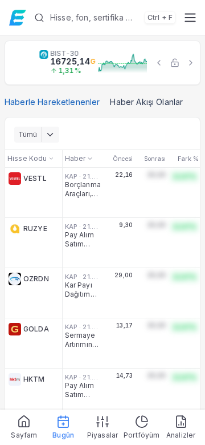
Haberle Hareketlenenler (52, 102)
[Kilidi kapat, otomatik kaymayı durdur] (174, 62)
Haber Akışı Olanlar (146, 102)
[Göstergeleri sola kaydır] (158, 62)
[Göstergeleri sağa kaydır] (190, 62)
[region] (102, 63)
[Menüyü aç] (190, 17)
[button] (104, 18)
